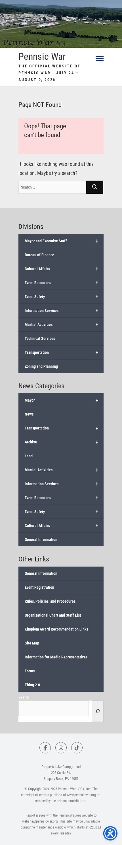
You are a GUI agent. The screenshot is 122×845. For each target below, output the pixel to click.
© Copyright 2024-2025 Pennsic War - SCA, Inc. (57, 789)
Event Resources (61, 282)
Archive (61, 442)
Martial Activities (61, 324)
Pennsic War (42, 56)
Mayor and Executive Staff (61, 240)
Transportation (61, 352)
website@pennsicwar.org (40, 821)
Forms (30, 671)
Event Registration (39, 587)
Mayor (61, 400)
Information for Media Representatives (56, 657)
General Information (41, 539)
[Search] (98, 711)
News (29, 414)
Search (23, 697)
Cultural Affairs (61, 268)
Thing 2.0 (32, 685)
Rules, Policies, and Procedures (50, 601)
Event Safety (61, 296)
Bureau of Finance (39, 255)
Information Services (61, 310)
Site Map (32, 643)
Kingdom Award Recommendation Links (56, 629)
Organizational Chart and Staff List (53, 615)
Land (29, 456)
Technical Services (40, 338)
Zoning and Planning (41, 366)
